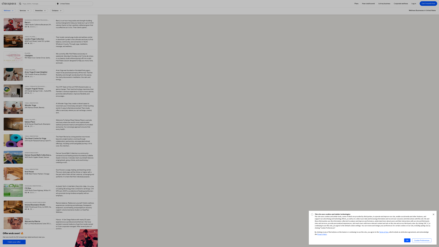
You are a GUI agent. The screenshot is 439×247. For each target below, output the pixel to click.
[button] (433, 214)
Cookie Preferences (421, 240)
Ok (407, 240)
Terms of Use (383, 232)
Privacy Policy (322, 234)
